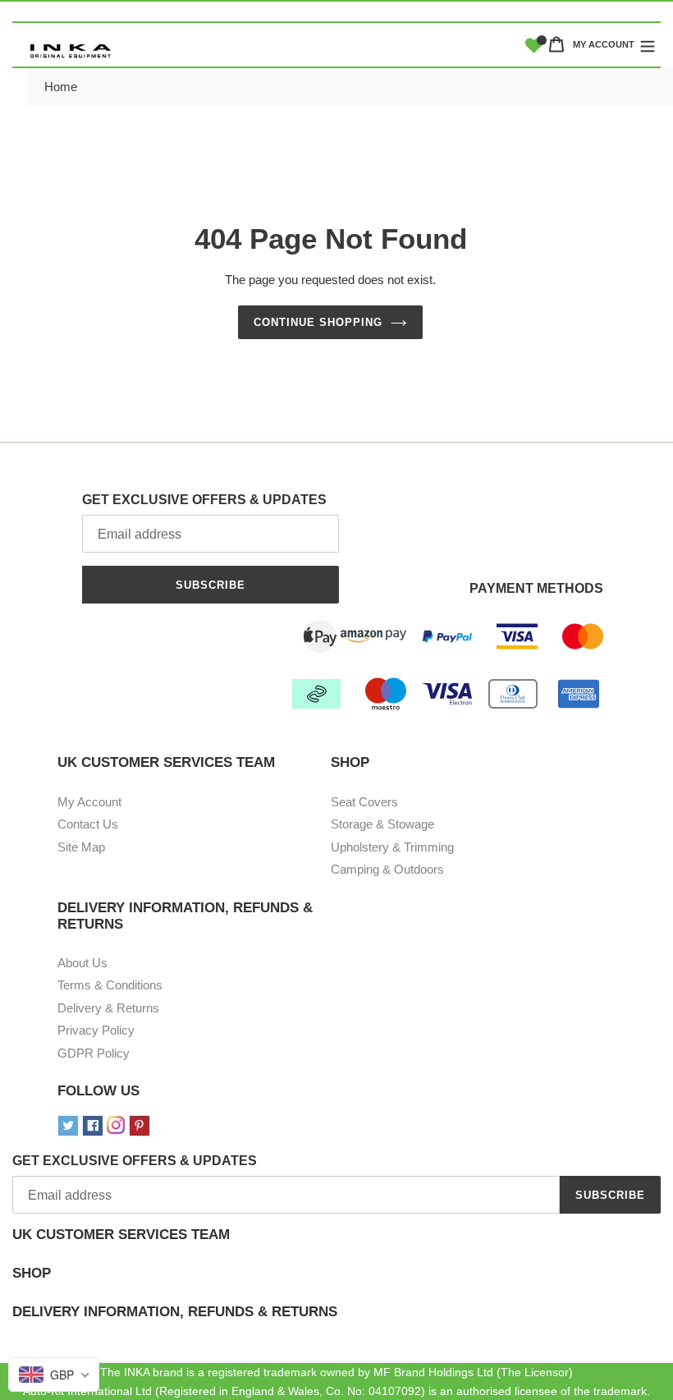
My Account (89, 802)
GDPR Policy (93, 1053)
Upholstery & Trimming (392, 847)
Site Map (81, 847)
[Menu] (647, 44)
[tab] (336, 1246)
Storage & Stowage (382, 824)
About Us (82, 963)
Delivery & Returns (108, 1008)
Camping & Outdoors (387, 869)
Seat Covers (364, 802)
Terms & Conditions (110, 985)
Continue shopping (318, 322)
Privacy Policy (96, 1030)
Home (60, 87)
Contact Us (87, 824)
